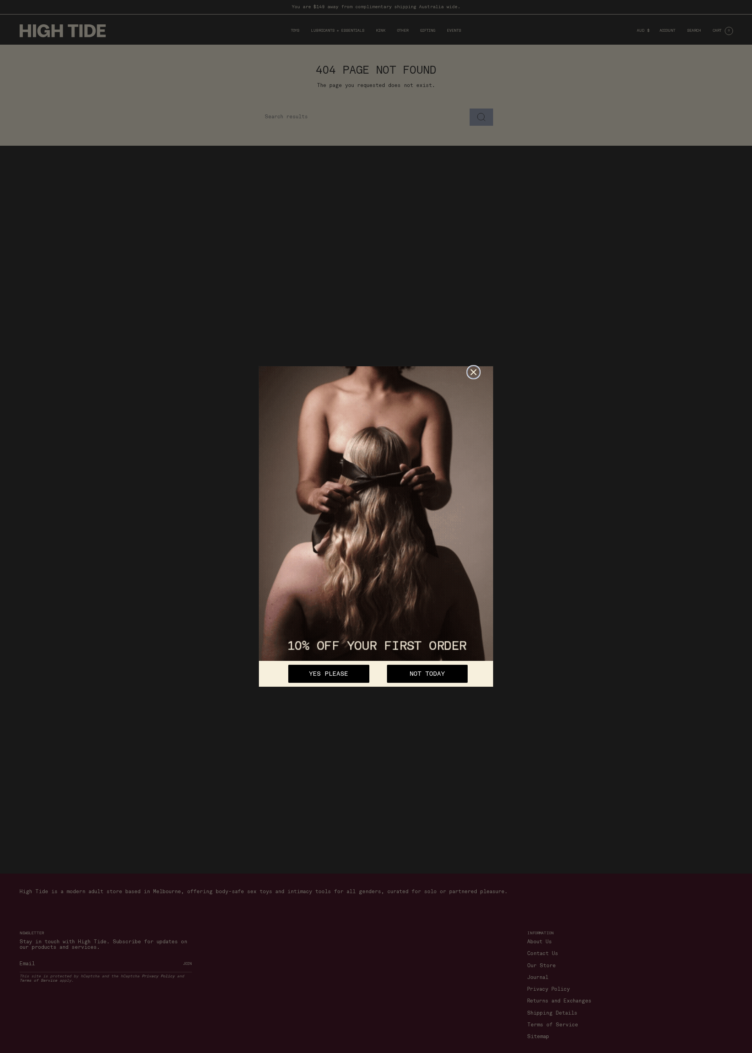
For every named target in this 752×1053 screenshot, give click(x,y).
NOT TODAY (427, 674)
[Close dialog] (473, 372)
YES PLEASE (328, 674)
